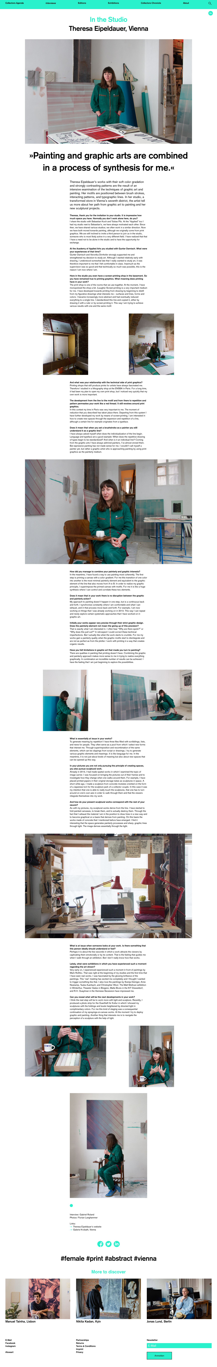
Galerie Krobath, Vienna (84, 1229)
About (186, 3)
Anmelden (159, 1355)
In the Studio (108, 19)
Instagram (10, 1346)
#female (73, 1258)
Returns (80, 1343)
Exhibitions (113, 3)
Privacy (79, 1352)
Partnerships (82, 1340)
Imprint (79, 1349)
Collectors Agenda (14, 3)
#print (95, 1258)
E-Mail (8, 1340)
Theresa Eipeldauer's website (87, 1226)
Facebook (10, 1343)
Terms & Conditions (86, 1346)
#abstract (119, 1258)
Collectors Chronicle (151, 3)
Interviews (51, 3)
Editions (82, 3)
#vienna (145, 1258)
